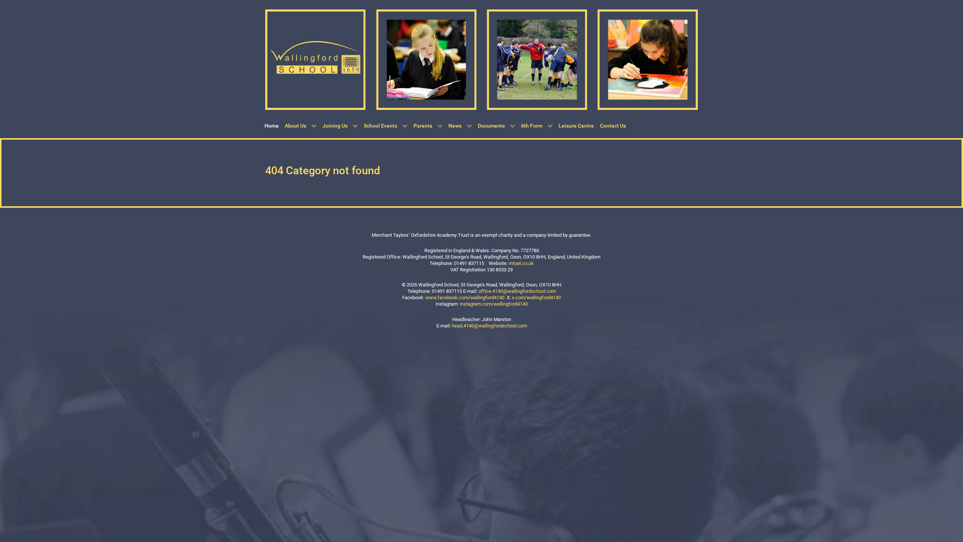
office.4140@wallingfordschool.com (517, 291)
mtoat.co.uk (521, 263)
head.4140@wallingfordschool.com (489, 326)
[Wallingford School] (481, 59)
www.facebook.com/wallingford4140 (464, 297)
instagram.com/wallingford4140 (494, 304)
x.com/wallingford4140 (536, 297)
